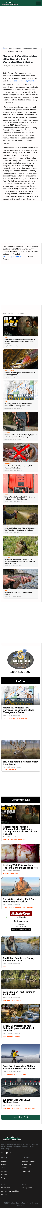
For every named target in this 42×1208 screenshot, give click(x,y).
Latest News (5, 1188)
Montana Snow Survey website (22, 81)
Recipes (4, 1178)
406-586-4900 (21, 927)
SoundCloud (26, 1164)
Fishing (3, 1164)
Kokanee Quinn (8, 873)
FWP (4, 718)
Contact (4, 1194)
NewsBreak (26, 1171)
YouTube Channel (28, 1161)
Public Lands (15, 1074)
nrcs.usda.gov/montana (12, 256)
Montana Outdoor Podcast (14, 839)
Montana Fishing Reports (23, 907)
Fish (16, 873)
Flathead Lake (29, 1108)
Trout (3, 1168)
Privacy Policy (27, 1188)
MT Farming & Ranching (10, 1191)
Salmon (4, 1175)
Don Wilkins (7, 907)
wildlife (24, 1074)
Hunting (24, 718)
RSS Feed (25, 1168)
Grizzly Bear (15, 1036)
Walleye (4, 1171)
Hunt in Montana (13, 718)
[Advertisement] (21, 27)
